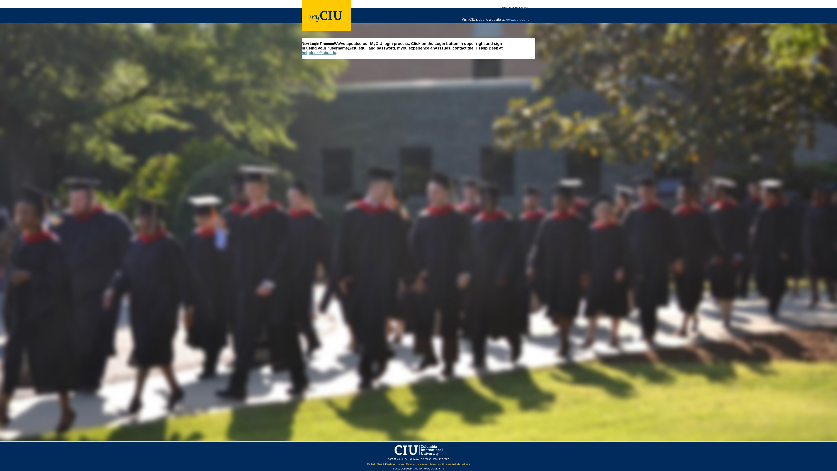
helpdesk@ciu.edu (319, 53)
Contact (371, 464)
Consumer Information (417, 464)
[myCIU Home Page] (338, 16)
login (525, 8)
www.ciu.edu (515, 19)
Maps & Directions (386, 464)
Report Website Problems (457, 464)
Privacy (400, 464)
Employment (436, 464)
